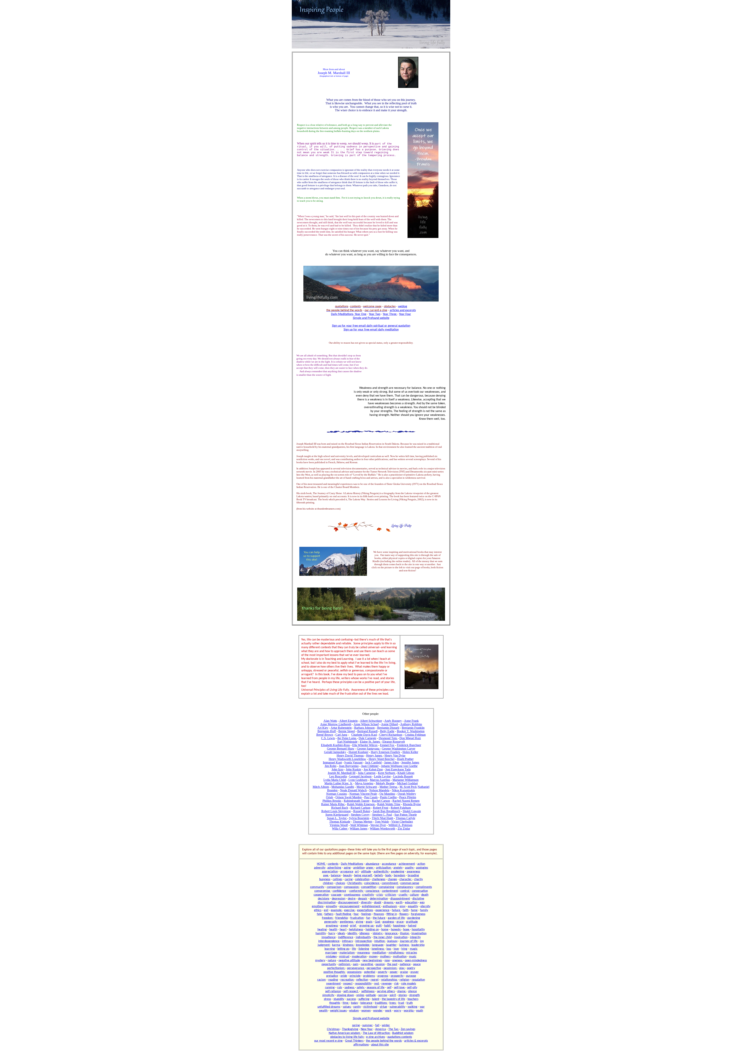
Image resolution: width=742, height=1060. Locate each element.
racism (321, 979)
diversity (366, 902)
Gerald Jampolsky (335, 752)
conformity (356, 891)
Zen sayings (408, 1029)
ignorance (391, 933)
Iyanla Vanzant (353, 762)
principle (355, 976)
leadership (418, 945)
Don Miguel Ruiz (410, 738)
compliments (424, 887)
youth (419, 1010)
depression (338, 898)
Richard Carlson (360, 807)
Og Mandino (387, 793)
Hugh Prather (405, 759)
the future (379, 918)
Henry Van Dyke (395, 755)
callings (337, 879)
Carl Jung (341, 734)
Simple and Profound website (371, 318)
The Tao (393, 1029)
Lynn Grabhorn (357, 779)
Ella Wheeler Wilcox (365, 745)
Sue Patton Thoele (405, 814)
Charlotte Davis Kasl (364, 734)
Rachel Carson (381, 800)
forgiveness (418, 914)
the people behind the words (384, 1040)
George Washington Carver (398, 748)
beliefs (378, 875)
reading (333, 979)
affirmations (361, 1044)
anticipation (384, 867)
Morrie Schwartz (367, 786)
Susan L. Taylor (337, 818)
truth (410, 1003)
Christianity (354, 883)
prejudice (332, 976)
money (373, 956)
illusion (405, 933)
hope (406, 929)
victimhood (370, 1006)
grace (400, 921)
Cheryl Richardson (390, 734)
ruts (339, 987)
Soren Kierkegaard (336, 814)
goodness (388, 921)
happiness (399, 925)
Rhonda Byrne (412, 804)
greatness (332, 925)
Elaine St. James (370, 741)
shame (401, 991)
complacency (405, 887)
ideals (341, 933)
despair (362, 898)
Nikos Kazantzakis (403, 790)
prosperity (397, 976)
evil (326, 910)
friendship (341, 918)
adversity (319, 867)
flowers (403, 914)
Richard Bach (339, 807)
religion (404, 979)
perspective (374, 968)
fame (414, 910)
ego (422, 902)
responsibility (363, 983)
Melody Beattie (385, 783)
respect (347, 983)
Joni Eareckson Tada (398, 769)
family (424, 910)
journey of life (409, 941)
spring (356, 1025)
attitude (366, 871)
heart (343, 929)
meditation (379, 952)
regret (375, 979)
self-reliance (333, 991)
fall (377, 1025)
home (384, 929)
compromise (322, 891)
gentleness (347, 921)
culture (414, 894)
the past (392, 964)
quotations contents (399, 1037)
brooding (413, 875)
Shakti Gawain (412, 811)
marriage (331, 952)
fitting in (391, 914)
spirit (393, 995)
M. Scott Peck (408, 786)
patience (405, 964)
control (405, 891)
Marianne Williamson (405, 779)
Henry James (374, 755)
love (396, 948)
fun (368, 918)
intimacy (347, 941)
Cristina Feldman (415, 734)
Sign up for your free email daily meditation (371, 329)
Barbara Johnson (364, 727)
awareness (413, 871)
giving (359, 921)
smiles (360, 995)
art (357, 871)
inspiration (401, 937)
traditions (381, 1003)
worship (409, 1010)
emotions (317, 906)
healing (322, 929)
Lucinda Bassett (403, 776)
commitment (390, 883)
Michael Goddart (407, 783)
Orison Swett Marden (348, 797)
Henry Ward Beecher (382, 759)
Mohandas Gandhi (342, 786)
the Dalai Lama (347, 738)
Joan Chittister (370, 766)
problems (369, 976)
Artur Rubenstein (341, 727)
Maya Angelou (364, 783)
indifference (345, 937)
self (389, 987)
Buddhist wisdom (403, 1033)
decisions (323, 898)
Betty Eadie (387, 731)
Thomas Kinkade (339, 821)
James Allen (391, 762)
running (330, 987)
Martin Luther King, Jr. (338, 783)
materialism (347, 952)
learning (329, 948)
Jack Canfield (373, 762)
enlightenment (371, 906)
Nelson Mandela (379, 790)
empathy (331, 906)
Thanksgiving (350, 1029)
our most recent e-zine (328, 1040)
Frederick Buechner (409, 745)
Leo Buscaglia (338, 776)
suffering (363, 999)
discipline (418, 898)
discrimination (327, 902)
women (366, 1010)
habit (387, 925)
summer (367, 1025)
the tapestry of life (393, 999)
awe (326, 875)
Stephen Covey (360, 814)
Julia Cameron (366, 773)
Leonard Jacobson (360, 776)
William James (358, 828)
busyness (324, 879)
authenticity (381, 871)
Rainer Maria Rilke (333, 804)
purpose (411, 976)
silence (412, 991)
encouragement (349, 906)
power (394, 972)
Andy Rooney (393, 720)
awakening (397, 871)
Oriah (329, 797)
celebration (362, 879)
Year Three (390, 314)
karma (336, 945)
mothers (385, 956)
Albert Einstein (348, 720)
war (422, 1006)
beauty (347, 875)
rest (377, 983)
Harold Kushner (358, 752)
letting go (343, 948)
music (412, 956)
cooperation (321, 894)
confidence (339, 891)
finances (379, 914)
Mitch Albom (321, 786)
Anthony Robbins (411, 724)
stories (402, 995)
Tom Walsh (382, 821)
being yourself (363, 875)
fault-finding (344, 914)
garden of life (396, 918)
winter (386, 1025)
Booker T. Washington (411, 731)
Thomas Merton (362, 821)
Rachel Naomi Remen (406, 800)
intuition (379, 941)
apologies (422, 867)
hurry (331, 933)
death (424, 894)
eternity (425, 906)
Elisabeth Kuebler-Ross (335, 745)
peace (417, 964)
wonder (378, 1010)
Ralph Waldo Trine (388, 804)
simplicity (328, 995)
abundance (372, 863)
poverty (382, 972)
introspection (363, 941)
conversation (420, 891)
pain (355, 964)
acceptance (389, 863)
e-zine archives (375, 1037)
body (388, 875)
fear (356, 914)
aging (347, 867)
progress (382, 976)
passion (380, 964)
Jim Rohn (330, 766)
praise (404, 972)
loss (388, 948)
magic (414, 948)
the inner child (383, 937)
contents (333, 863)
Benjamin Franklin (413, 727)
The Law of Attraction (377, 1033)
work (388, 1010)
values (347, 1006)
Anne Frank (411, 720)
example (336, 910)
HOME (321, 863)
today (354, 1003)
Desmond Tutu (388, 738)
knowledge (363, 945)
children (328, 883)
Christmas (333, 1029)
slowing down (345, 995)
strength (414, 995)
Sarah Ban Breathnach (386, 811)
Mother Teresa (389, 786)
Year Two (374, 314)
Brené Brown (324, 734)
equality (413, 906)
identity (352, 933)
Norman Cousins (336, 793)
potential (369, 972)
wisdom (354, 1010)
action (421, 863)
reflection (362, 979)
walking (412, 1006)
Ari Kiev (322, 727)
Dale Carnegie (367, 738)
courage (336, 894)
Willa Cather (340, 828)
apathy (409, 867)
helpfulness (356, 929)
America (380, 1029)
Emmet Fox (387, 745)
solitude (371, 995)
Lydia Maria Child (334, 779)
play (402, 968)
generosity (330, 921)
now (387, 960)
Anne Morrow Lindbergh (335, 724)
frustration (357, 918)
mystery (320, 960)
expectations (365, 910)
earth (399, 902)
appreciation (330, 871)
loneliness (378, 948)
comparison (334, 887)
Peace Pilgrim (407, 797)
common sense (409, 883)
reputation (418, 979)
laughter (391, 945)
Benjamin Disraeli (388, 727)
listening (363, 948)
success (351, 999)
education (411, 902)
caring (349, 879)
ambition (358, 867)
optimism (345, 964)
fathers (328, 914)
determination (379, 898)
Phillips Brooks (331, 800)
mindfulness (396, 952)
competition (368, 887)
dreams (389, 902)
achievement (407, 863)
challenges (378, 879)
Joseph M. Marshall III (341, 773)
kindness (348, 945)
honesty (396, 929)
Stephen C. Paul (382, 814)
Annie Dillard (389, 724)
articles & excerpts (416, 1040)
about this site (380, 1044)
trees (393, 1003)
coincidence (372, 883)
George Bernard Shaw (340, 748)
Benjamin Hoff (326, 731)
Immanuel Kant (332, 762)
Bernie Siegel (346, 731)
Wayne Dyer (378, 825)
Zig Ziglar (404, 828)
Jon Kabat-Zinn (373, 769)
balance (336, 875)
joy (422, 941)
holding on (372, 929)
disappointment (400, 898)
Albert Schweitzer (371, 720)
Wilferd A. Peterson (400, 825)
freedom (328, 918)
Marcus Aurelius (380, 779)
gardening (413, 918)
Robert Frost (380, 807)
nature (332, 960)
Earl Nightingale (347, 741)
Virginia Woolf (339, 825)
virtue (383, 1006)
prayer (414, 972)
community (317, 887)
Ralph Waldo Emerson (361, 804)
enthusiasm (390, 906)
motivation (400, 956)
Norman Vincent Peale (363, 793)
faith (405, 910)
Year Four (405, 314)
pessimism (390, 968)
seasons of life (376, 987)
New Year (367, 1029)
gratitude (412, 921)
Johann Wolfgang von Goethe (399, 766)
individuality (363, 937)
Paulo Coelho (388, 797)
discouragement (348, 902)
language (378, 945)
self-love (399, 987)
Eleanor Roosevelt (393, 741)
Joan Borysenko (349, 766)
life (354, 948)
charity (418, 879)
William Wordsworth (382, 828)
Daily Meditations (352, 863)
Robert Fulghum (401, 807)
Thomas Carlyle (405, 818)
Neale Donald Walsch (353, 790)
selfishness (367, 991)
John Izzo (337, 769)
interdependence (329, 941)
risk (396, 983)
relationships (389, 979)
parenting (367, 964)
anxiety (397, 867)
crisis (379, 894)
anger (370, 867)
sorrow (382, 995)
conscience (373, 891)
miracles (411, 952)
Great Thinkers (354, 1040)
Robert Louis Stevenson (336, 811)
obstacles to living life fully (347, 1037)
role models (408, 983)
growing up (366, 925)
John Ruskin (353, 769)
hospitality (418, 929)
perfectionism (336, 968)
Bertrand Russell (367, 731)
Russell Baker (361, 811)
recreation (347, 979)
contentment (390, 891)
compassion (351, 887)
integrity (415, 937)
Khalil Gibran (405, 773)
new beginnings (372, 960)
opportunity (329, 964)
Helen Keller (410, 752)
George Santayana (368, 748)
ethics (317, 910)
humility (321, 933)
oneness (397, 960)
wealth (323, 1010)
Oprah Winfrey (407, 793)
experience (382, 910)
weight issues (338, 1010)
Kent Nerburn (387, 773)
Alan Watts (330, 720)
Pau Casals (371, 797)
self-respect (351, 991)
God (378, 921)
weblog (402, 306)
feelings (366, 914)
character (405, 879)
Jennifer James (410, 762)
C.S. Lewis (328, 738)
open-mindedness (416, 960)
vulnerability (397, 1006)
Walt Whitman (359, 825)
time (346, 1003)
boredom (399, 875)
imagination (418, 933)
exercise (349, 910)
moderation (359, 956)
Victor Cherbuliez (402, 821)
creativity (368, 894)
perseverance (356, 968)
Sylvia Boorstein (359, 818)
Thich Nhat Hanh (382, 818)
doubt (377, 902)
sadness (350, 987)
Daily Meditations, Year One (348, 314)
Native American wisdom (345, 1033)
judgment (324, 945)
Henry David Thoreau (350, 755)
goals (369, 921)
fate (320, 914)
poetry (411, 968)
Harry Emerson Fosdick (385, 752)
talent (375, 999)
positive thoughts (334, 972)
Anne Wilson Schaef (366, 724)
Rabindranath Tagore (356, 800)
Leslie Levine (382, 776)
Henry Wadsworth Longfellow (347, 759)
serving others (386, 991)
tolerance (366, 1003)
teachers (413, 999)
